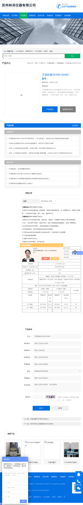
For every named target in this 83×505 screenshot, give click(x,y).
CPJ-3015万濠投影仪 (33, 462)
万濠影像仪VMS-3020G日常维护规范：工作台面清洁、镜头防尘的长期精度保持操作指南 (39, 138)
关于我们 (15, 15)
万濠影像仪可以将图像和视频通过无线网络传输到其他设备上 (29, 178)
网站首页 (6, 15)
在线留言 (50, 15)
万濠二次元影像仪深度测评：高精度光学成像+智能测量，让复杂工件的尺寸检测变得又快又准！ (41, 153)
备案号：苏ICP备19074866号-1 (40, 484)
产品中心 (42, 63)
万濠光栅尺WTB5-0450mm (39, 419)
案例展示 (54, 477)
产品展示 (23, 15)
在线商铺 (67, 15)
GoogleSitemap (56, 484)
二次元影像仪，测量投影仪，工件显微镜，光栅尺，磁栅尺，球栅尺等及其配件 (35, 51)
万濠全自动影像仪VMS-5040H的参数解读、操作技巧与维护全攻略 (31, 143)
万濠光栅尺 (52, 462)
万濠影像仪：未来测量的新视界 (19, 169)
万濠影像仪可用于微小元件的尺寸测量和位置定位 (25, 174)
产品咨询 (49, 109)
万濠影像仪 (51, 63)
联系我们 (58, 15)
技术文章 (41, 15)
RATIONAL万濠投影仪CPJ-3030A (41, 424)
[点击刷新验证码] (50, 397)
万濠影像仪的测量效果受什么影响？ (21, 183)
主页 (36, 63)
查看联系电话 (68, 109)
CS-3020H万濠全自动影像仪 (72, 462)
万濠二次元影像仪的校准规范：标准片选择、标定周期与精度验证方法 (32, 148)
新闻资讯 (32, 15)
